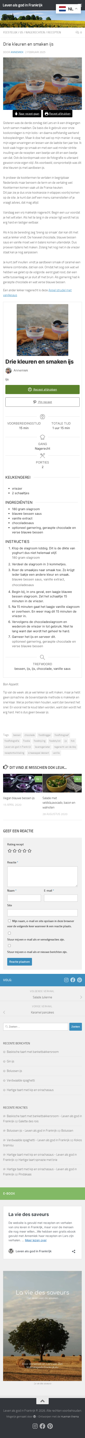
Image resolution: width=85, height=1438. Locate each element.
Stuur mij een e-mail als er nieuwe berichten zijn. (37, 952)
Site (9, 905)
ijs (21, 32)
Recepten (54, 32)
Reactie (12, 862)
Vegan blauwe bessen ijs (19, 798)
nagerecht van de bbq (65, 746)
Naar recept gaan (28, 113)
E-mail (49, 890)
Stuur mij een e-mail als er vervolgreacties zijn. (36, 939)
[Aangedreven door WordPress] (34, 1416)
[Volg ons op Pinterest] (79, 979)
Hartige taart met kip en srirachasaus (30, 1090)
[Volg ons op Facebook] (72, 979)
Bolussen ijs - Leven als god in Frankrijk (32, 1130)
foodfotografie (12, 740)
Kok (73, 740)
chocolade (30, 735)
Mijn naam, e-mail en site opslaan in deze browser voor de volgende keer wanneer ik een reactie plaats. (40, 923)
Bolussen (67, 1130)
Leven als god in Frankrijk (22, 5)
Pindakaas (25, 1174)
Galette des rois (29, 1121)
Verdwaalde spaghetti (21, 1080)
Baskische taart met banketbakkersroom (33, 1052)
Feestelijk (10, 32)
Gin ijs (10, 1061)
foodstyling (39, 740)
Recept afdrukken (59, 113)
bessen (17, 735)
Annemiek (17, 52)
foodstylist (54, 740)
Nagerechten (35, 32)
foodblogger (45, 735)
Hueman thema (70, 1416)
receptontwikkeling (14, 752)
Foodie (26, 740)
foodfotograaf (62, 735)
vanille (56, 752)
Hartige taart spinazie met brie (38, 1160)
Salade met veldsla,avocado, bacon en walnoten (58, 802)
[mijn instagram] (66, 979)
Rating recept (15, 844)
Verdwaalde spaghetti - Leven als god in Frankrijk (38, 1140)
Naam (12, 890)
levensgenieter (42, 746)
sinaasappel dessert (38, 752)
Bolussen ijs (14, 1071)
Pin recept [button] (45, 402)
